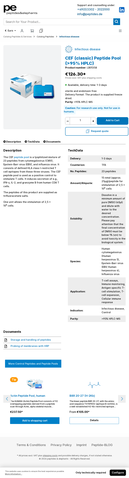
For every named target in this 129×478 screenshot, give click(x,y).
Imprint (81, 445)
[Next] (122, 399)
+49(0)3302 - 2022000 (93, 9)
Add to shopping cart (34, 420)
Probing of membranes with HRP (30, 346)
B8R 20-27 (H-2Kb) (82, 395)
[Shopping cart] (32, 31)
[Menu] (120, 31)
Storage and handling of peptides (31, 339)
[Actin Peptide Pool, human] (34, 385)
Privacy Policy (61, 445)
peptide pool (21, 157)
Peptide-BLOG (102, 445)
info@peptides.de (89, 14)
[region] (64, 399)
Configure (118, 472)
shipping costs (50, 455)
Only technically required (91, 472)
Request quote (100, 131)
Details (94, 420)
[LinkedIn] (121, 9)
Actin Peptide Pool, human (27, 395)
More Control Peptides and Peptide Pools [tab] (33, 363)
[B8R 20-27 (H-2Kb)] (94, 385)
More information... (13, 474)
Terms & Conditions (31, 445)
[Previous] (7, 399)
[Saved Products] (41, 31)
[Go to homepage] (20, 9)
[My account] (22, 31)
